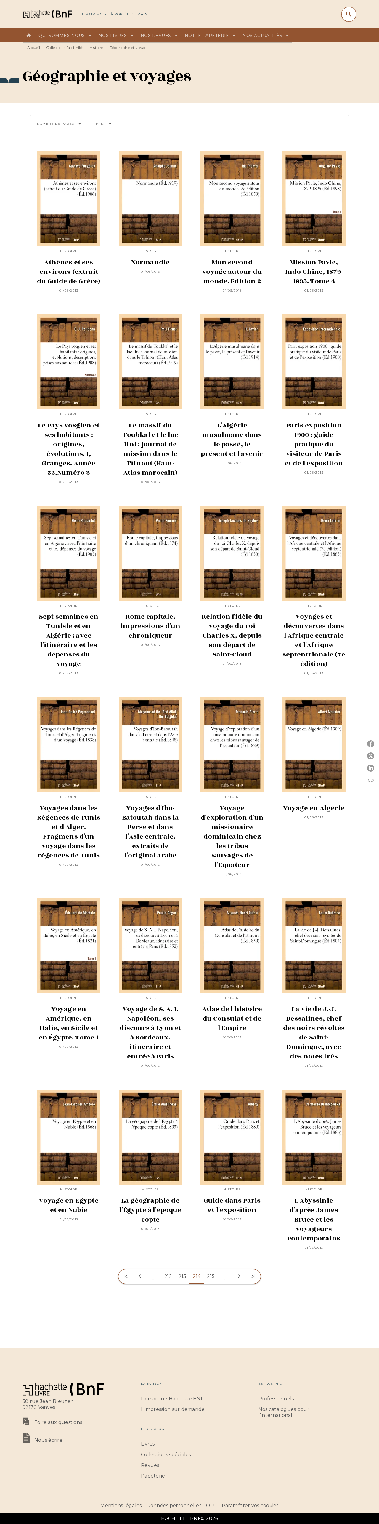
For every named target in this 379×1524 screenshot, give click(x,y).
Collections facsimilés (65, 47)
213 (183, 1276)
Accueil (33, 47)
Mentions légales (121, 1505)
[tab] (29, 35)
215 (211, 1276)
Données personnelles (174, 1505)
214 (197, 1276)
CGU (211, 1505)
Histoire (96, 47)
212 (168, 1276)
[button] (59, 123)
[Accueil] (47, 14)
